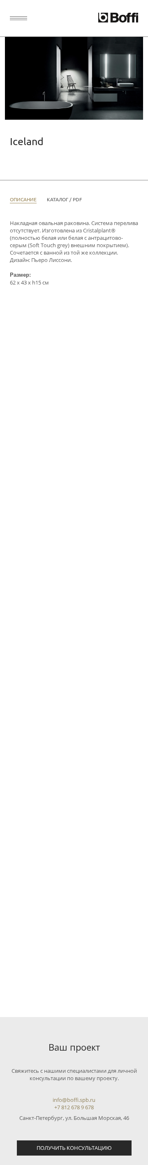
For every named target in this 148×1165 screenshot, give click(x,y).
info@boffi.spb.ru (74, 1100)
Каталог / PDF (64, 199)
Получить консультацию (74, 1147)
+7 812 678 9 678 (74, 1107)
